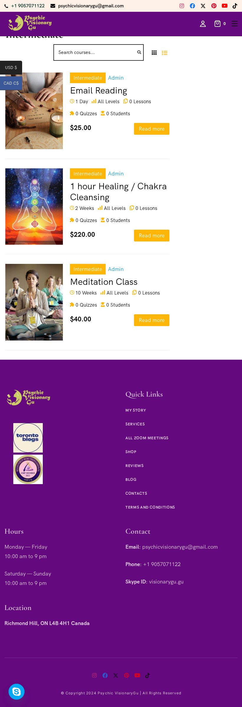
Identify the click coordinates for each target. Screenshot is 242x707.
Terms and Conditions (150, 507)
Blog (131, 479)
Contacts (136, 493)
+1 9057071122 (28, 6)
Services (135, 424)
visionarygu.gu (166, 581)
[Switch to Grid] (154, 52)
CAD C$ (13, 84)
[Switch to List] (164, 52)
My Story (135, 410)
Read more (152, 128)
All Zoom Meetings (147, 437)
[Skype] (16, 692)
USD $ (13, 69)
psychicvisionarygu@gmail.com (91, 6)
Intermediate (87, 78)
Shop (130, 451)
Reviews (134, 465)
